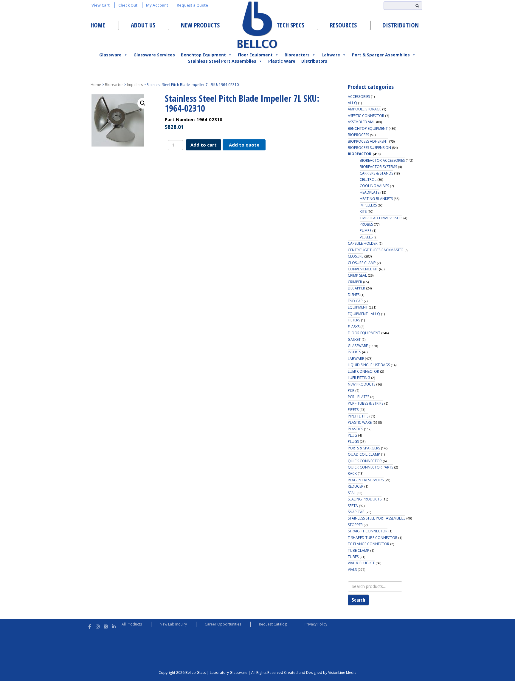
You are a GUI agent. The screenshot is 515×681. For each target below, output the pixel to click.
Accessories (359, 96)
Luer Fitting (359, 377)
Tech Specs (290, 25)
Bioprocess (358, 134)
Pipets (353, 409)
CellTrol (368, 179)
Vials (352, 569)
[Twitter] (105, 625)
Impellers (135, 84)
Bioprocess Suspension (369, 147)
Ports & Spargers (364, 448)
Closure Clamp (362, 262)
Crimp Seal (357, 275)
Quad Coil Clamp (364, 454)
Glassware (110, 55)
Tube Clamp (358, 550)
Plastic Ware (281, 61)
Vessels (366, 237)
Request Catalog (273, 624)
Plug (352, 435)
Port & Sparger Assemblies (381, 55)
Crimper (355, 281)
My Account (157, 5)
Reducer (355, 486)
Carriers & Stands (376, 173)
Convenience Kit (363, 269)
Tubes (353, 556)
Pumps (365, 230)
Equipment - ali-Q (364, 313)
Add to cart (203, 145)
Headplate (369, 192)
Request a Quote (192, 5)
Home (98, 25)
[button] (142, 103)
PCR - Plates (358, 396)
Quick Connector (365, 460)
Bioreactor (114, 84)
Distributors (314, 61)
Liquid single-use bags (369, 364)
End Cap (355, 300)
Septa (353, 505)
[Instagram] (97, 625)
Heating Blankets (376, 198)
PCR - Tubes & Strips (365, 403)
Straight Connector (367, 531)
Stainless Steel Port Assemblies (222, 61)
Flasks (353, 326)
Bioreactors (297, 55)
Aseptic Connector (366, 115)
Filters (354, 320)
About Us (143, 25)
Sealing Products (364, 499)
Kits (363, 211)
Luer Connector (363, 371)
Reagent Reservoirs (366, 480)
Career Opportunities (223, 624)
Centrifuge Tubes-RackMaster (376, 249)
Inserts (354, 352)
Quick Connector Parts (370, 467)
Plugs (353, 441)
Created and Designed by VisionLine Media (320, 672)
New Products (200, 25)
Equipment (358, 307)
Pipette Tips (358, 416)
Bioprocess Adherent (368, 141)
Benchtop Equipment (203, 55)
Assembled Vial (361, 121)
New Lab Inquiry (173, 624)
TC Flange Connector (368, 543)
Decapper (356, 288)
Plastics (355, 429)
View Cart (100, 5)
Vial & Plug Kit (361, 563)
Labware (331, 55)
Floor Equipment (255, 55)
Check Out (127, 5)
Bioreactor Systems (378, 166)
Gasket (354, 339)
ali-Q (352, 102)
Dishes (353, 294)
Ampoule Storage (364, 109)
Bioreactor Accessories (382, 160)
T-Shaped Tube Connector (372, 537)
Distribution (400, 25)
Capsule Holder (363, 243)
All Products (132, 624)
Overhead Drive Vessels (381, 218)
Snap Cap (356, 511)
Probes (366, 224)
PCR (351, 390)
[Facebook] (89, 625)
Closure (355, 256)
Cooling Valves (374, 185)
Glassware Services (154, 55)
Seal (352, 492)
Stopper (355, 524)
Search (358, 600)
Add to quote (244, 145)
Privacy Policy (316, 624)
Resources (343, 25)
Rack (352, 473)
